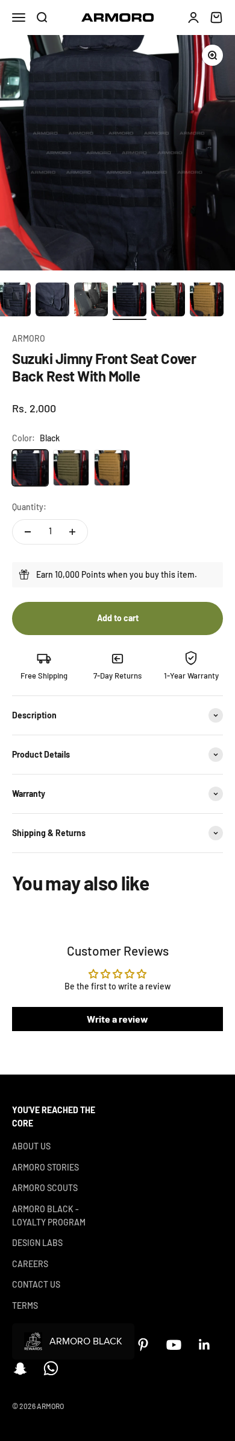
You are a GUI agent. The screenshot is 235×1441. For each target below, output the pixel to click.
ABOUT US (31, 1146)
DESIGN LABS (37, 1243)
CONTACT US (36, 1284)
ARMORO (28, 338)
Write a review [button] (117, 1018)
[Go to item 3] (52, 301)
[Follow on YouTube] (174, 1345)
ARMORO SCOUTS (45, 1188)
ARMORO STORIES (45, 1167)
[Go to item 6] (168, 301)
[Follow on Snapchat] (20, 1368)
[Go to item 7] (207, 301)
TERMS (25, 1305)
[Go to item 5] (129, 301)
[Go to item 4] (91, 301)
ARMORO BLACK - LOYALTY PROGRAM (49, 1215)
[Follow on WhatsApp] (51, 1368)
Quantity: (29, 507)
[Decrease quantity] (28, 532)
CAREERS (30, 1264)
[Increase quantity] (72, 532)
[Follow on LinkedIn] (204, 1345)
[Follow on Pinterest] (143, 1345)
